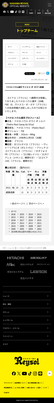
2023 (39, 214)
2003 (39, 228)
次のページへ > (36, 203)
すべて (10, 47)
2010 (13, 225)
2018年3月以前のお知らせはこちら (26, 231)
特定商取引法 (8, 388)
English (6, 392)
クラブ (5, 344)
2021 (22, 217)
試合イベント (41, 47)
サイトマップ (8, 383)
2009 (22, 225)
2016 (30, 220)
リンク (45, 388)
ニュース (6, 296)
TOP (4, 248)
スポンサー (25, 58)
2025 (22, 214)
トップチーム (26, 47)
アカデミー (11, 53)
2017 (22, 220)
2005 (22, 228)
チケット (25, 53)
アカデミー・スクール (11, 328)
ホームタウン (41, 58)
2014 (13, 223)
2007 (39, 225)
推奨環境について (20, 383)
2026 (13, 214)
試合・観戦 (7, 304)
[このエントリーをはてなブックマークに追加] (47, 74)
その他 (24, 64)
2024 (30, 214)
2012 (30, 223)
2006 (13, 228)
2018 (13, 220)
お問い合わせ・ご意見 (33, 388)
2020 (30, 217)
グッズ (39, 53)
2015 (39, 220)
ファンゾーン (8, 336)
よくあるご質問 (19, 388)
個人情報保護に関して (35, 383)
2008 (30, 225)
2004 (30, 228)
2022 (13, 217)
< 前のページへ (17, 203)
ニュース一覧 (12, 248)
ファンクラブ (12, 58)
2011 (39, 223)
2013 (22, 223)
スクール (10, 64)
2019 (39, 217)
